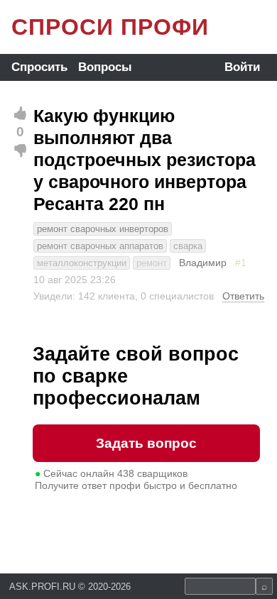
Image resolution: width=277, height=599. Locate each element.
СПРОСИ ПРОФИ (110, 27)
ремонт (151, 263)
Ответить (243, 296)
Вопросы (105, 67)
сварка (187, 246)
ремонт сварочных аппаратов (100, 246)
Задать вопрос (146, 443)
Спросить (39, 67)
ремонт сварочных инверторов (102, 229)
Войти (242, 67)
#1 (240, 262)
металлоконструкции (81, 263)
